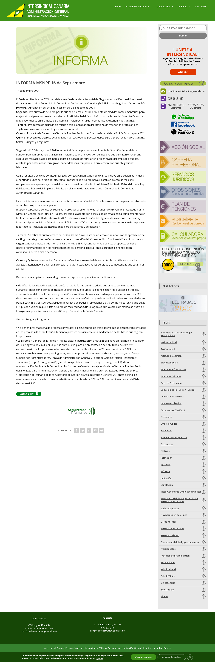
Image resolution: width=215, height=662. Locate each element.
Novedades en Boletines (174, 514)
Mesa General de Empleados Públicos (181, 491)
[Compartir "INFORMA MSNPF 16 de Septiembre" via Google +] (89, 430)
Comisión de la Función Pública (178, 389)
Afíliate (183, 72)
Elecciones (166, 416)
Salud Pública (168, 576)
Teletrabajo (167, 589)
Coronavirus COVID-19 (173, 410)
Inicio (118, 6)
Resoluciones (168, 562)
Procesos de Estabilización (175, 555)
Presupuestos (168, 548)
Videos (164, 596)
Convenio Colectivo (171, 403)
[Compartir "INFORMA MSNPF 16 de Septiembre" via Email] (95, 430)
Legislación (167, 484)
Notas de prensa (170, 508)
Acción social (168, 349)
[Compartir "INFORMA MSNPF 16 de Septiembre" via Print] (101, 430)
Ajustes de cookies (171, 657)
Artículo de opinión (171, 355)
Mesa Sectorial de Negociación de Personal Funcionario (179, 500)
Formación (166, 457)
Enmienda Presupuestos (174, 437)
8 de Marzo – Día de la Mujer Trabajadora (176, 334)
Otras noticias (168, 521)
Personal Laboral (170, 535)
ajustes (99, 658)
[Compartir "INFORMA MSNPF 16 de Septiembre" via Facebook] (76, 430)
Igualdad (165, 464)
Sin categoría (168, 582)
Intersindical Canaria (137, 6)
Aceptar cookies (143, 657)
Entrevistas (167, 444)
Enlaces (182, 6)
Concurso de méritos (172, 396)
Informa (165, 471)
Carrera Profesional (171, 383)
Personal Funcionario (172, 528)
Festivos (165, 450)
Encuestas (166, 430)
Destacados (164, 6)
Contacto (200, 6)
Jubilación (166, 478)
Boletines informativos (173, 369)
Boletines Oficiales (171, 376)
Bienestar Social (169, 362)
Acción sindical (169, 342)
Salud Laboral (168, 569)
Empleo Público (169, 423)
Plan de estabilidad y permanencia (180, 542)
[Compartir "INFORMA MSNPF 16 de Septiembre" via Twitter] (82, 430)
